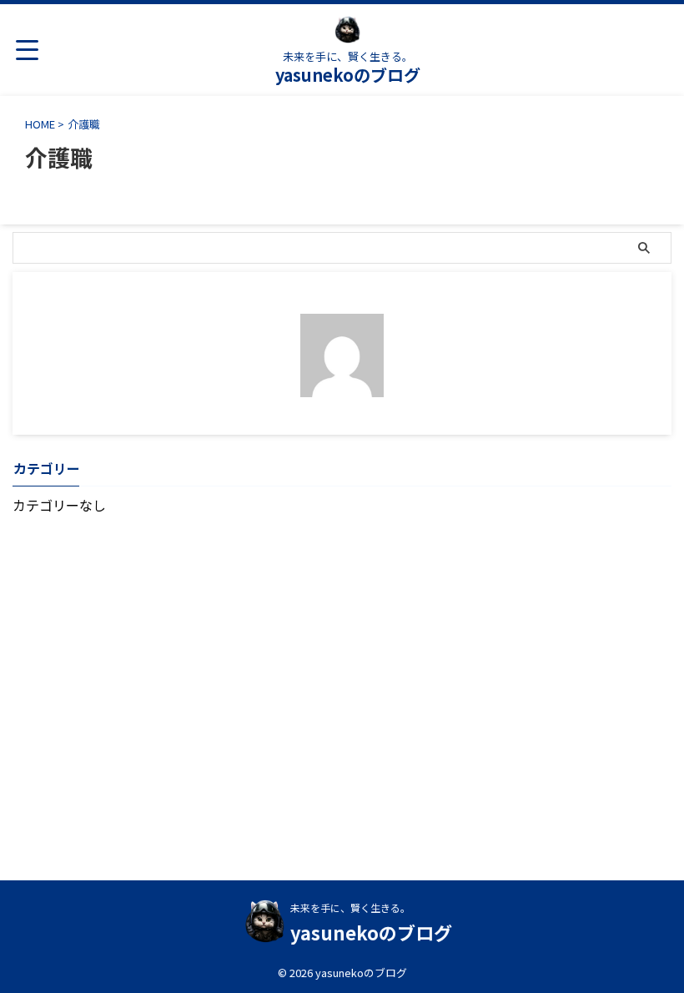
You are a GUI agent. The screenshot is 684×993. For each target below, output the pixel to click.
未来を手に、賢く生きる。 (350, 907)
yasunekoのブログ (347, 75)
